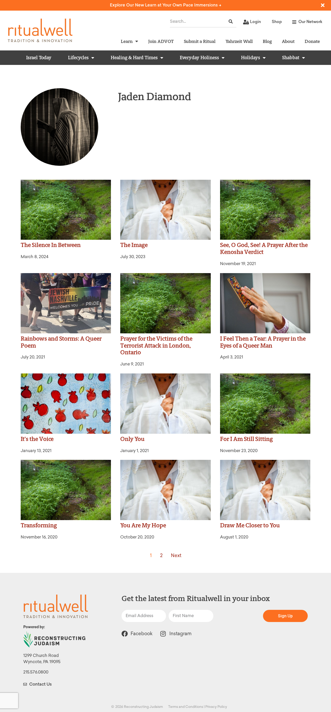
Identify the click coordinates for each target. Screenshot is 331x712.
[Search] (230, 21)
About (288, 41)
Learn (127, 41)
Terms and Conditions (185, 707)
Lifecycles (78, 58)
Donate (312, 41)
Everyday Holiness (199, 58)
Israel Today (38, 58)
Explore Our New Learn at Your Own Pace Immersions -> (165, 5)
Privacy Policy (216, 707)
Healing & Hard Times (134, 58)
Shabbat (290, 58)
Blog (267, 41)
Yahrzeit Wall (239, 41)
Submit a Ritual (199, 41)
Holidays (250, 58)
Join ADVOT (161, 41)
